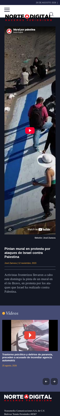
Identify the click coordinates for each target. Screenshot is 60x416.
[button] (54, 381)
